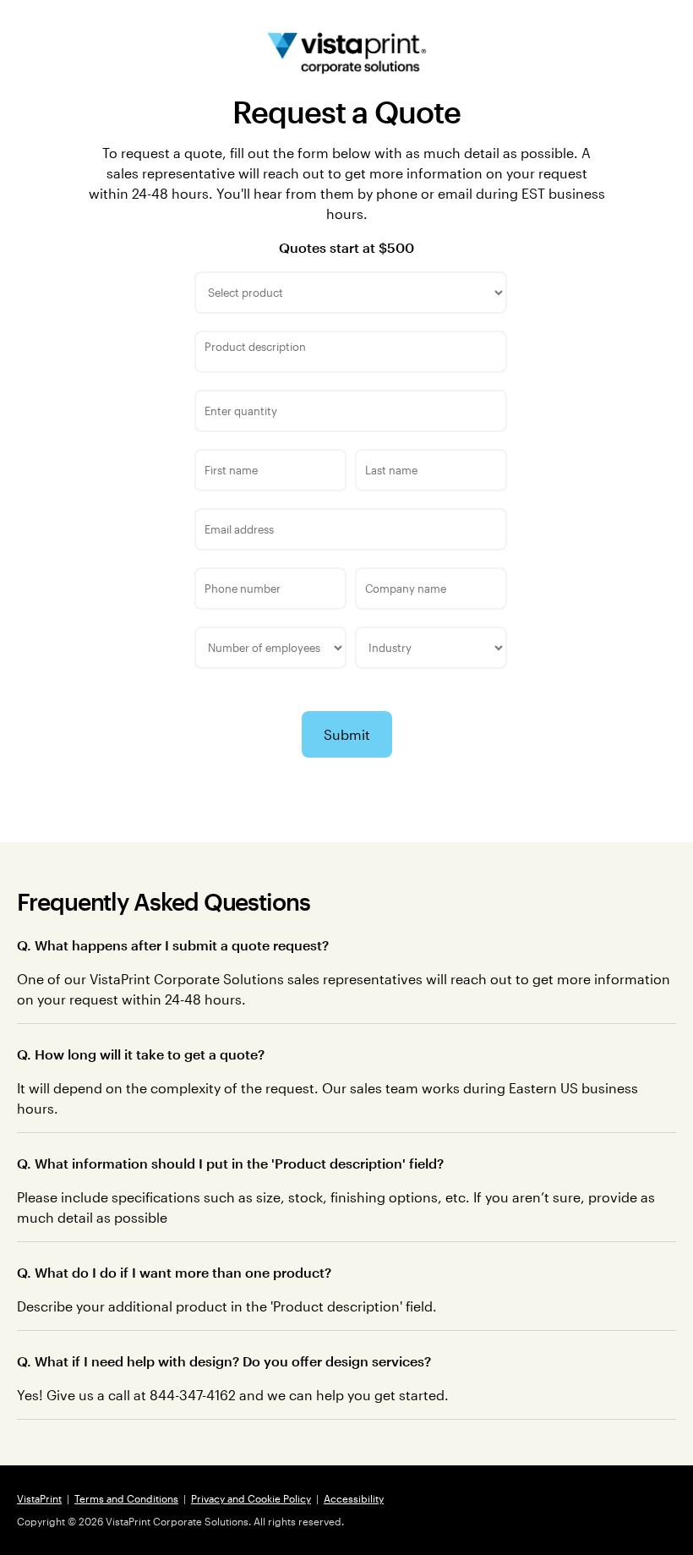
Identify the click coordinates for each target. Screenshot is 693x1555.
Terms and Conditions (126, 1498)
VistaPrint (39, 1498)
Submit (347, 734)
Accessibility (354, 1498)
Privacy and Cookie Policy (251, 1498)
